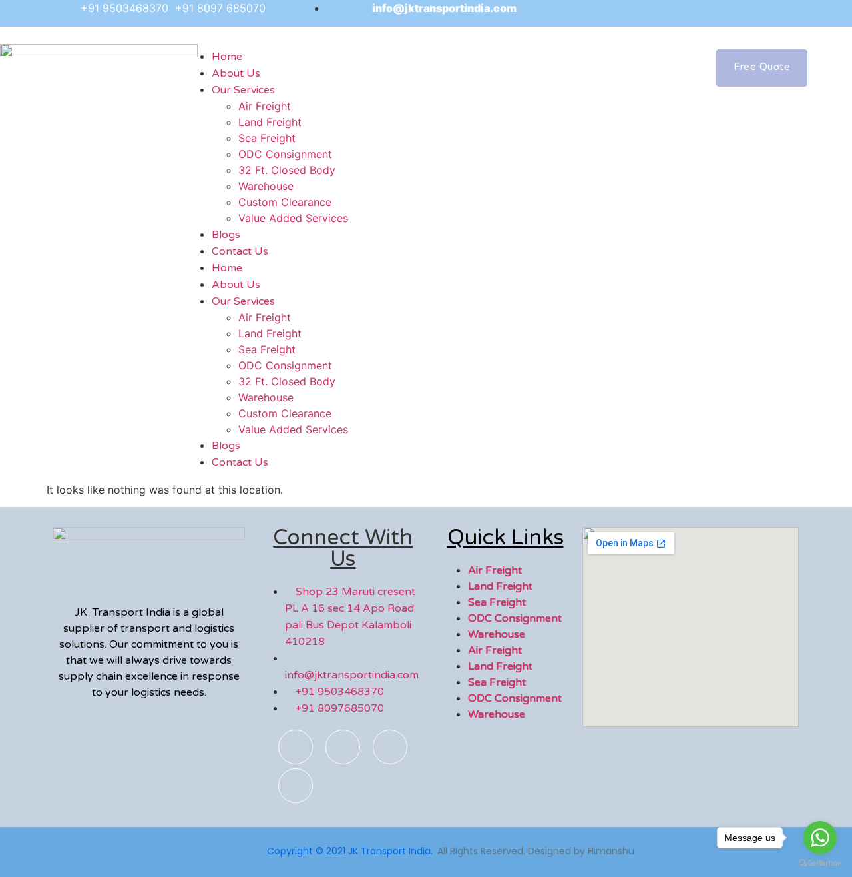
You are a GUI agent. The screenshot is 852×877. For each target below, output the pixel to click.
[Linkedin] (295, 785)
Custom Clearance (284, 202)
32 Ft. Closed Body (286, 170)
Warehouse (266, 186)
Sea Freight (267, 138)
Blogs (226, 445)
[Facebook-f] (295, 747)
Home (227, 268)
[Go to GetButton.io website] (820, 863)
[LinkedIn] (724, 13)
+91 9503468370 (126, 8)
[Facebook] (634, 13)
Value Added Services (293, 218)
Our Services (243, 90)
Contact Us (240, 251)
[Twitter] (694, 13)
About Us (236, 284)
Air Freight (264, 106)
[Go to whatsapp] (820, 837)
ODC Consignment (285, 154)
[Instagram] (664, 13)
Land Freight (270, 122)
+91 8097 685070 (220, 8)
